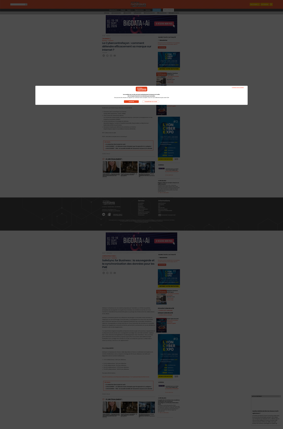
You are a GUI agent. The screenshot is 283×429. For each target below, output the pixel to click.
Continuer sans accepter (238, 87)
